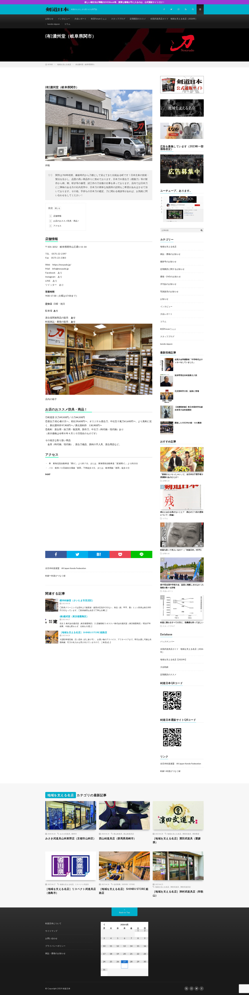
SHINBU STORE (128, 884)
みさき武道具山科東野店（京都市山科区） (70, 838)
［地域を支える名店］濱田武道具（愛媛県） (177, 840)
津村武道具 (174, 887)
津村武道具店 (185, 887)
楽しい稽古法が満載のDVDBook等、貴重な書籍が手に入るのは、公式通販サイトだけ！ (124, 2)
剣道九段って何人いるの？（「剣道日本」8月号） (181, 550)
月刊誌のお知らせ (168, 284)
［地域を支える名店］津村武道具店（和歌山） (178, 893)
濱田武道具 (186, 834)
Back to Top (124, 912)
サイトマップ (51, 931)
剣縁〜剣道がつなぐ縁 (55, 575)
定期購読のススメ (138, 18)
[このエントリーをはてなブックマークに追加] (99, 554)
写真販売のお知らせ (169, 291)
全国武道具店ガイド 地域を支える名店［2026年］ (173, 18)
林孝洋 (74, 834)
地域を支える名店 (168, 246)
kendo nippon (54, 24)
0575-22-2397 (59, 253)
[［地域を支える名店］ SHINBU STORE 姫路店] (51, 637)
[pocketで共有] (120, 554)
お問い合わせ (51, 938)
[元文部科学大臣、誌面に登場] (166, 396)
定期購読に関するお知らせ (172, 269)
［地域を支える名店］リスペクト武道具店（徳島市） (70, 890)
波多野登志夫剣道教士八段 (186, 375)
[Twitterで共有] (77, 554)
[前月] (104, 924)
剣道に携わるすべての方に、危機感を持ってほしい (181, 622)
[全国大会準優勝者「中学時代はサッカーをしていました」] (166, 364)
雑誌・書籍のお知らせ (170, 254)
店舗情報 (55, 216)
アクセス (55, 225)
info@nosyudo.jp (60, 268)
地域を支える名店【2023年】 (173, 659)
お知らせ (49, 18)
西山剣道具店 (128, 834)
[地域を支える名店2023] (182, 116)
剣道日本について (53, 923)
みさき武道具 (65, 834)
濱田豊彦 (195, 834)
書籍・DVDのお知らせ (170, 276)
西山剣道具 (118, 834)
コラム (67, 24)
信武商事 (117, 884)
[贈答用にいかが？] (181, 138)
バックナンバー (167, 641)
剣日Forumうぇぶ (99, 18)
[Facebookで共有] (56, 554)
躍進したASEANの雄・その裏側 (188, 423)
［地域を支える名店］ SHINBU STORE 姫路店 (83, 632)
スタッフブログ (118, 18)
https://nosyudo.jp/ (61, 264)
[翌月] (145, 924)
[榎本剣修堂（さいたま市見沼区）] (51, 605)
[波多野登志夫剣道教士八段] (166, 380)
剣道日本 (66, 988)
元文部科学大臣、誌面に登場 (187, 391)
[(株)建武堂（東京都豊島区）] (51, 621)
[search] (201, 230)
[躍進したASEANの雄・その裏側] (166, 427)
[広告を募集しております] (181, 182)
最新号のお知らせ (168, 261)
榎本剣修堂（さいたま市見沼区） (77, 600)
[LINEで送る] (141, 554)
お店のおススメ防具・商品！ (66, 221)
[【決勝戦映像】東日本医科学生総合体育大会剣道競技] (166, 412)
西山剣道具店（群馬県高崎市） (117, 838)
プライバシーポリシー (55, 946)
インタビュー (64, 18)
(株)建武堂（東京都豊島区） (74, 616)
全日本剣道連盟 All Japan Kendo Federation (65, 568)
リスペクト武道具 (82, 884)
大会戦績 (164, 667)
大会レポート (80, 18)
